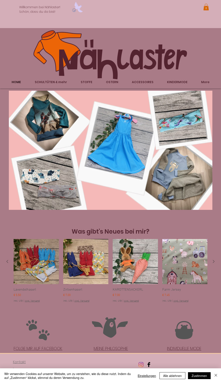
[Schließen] (215, 376)
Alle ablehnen (172, 376)
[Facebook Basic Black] (148, 364)
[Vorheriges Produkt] (7, 261)
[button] (206, 7)
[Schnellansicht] (36, 261)
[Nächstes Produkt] (213, 261)
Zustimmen (199, 376)
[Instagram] (141, 364)
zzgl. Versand (32, 300)
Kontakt (19, 361)
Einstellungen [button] (147, 376)
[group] (110, 271)
